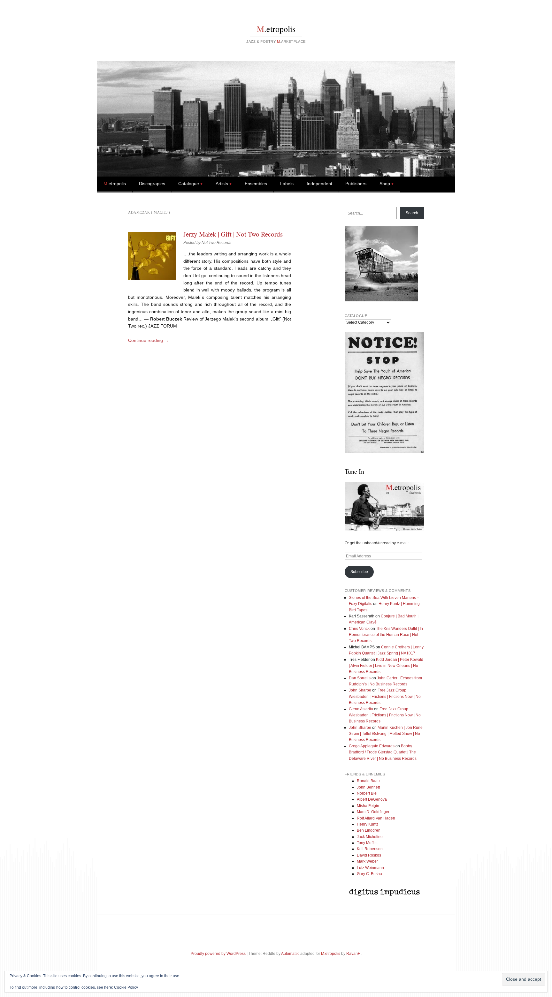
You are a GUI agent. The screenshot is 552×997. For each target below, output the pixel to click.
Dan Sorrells (360, 678)
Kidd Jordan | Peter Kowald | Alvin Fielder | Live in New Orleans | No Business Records (386, 665)
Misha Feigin (368, 806)
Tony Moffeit (367, 843)
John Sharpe (360, 690)
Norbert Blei (367, 793)
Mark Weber (367, 861)
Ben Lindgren (368, 830)
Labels (287, 183)
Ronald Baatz (368, 781)
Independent (319, 183)
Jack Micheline (370, 837)
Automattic (290, 953)
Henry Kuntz (367, 824)
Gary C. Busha (369, 874)
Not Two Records (216, 242)
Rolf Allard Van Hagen (376, 818)
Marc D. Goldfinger (373, 812)
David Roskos (369, 855)
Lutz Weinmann (370, 867)
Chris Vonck (359, 628)
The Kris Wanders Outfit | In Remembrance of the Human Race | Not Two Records (386, 634)
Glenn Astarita (361, 709)
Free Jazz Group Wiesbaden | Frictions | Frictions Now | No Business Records (385, 696)
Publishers (355, 183)
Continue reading (148, 340)
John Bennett (368, 787)
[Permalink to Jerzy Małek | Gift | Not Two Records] (152, 256)
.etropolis (276, 28)
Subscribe (359, 572)
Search (412, 213)
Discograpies (152, 183)
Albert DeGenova (372, 799)
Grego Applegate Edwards (372, 746)
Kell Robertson (370, 849)
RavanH (353, 953)
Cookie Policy (126, 987)
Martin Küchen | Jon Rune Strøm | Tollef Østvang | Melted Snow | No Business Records (386, 733)
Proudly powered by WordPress (218, 953)
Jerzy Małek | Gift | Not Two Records (233, 234)
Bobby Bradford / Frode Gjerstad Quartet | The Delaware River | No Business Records (383, 752)
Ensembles (256, 183)
